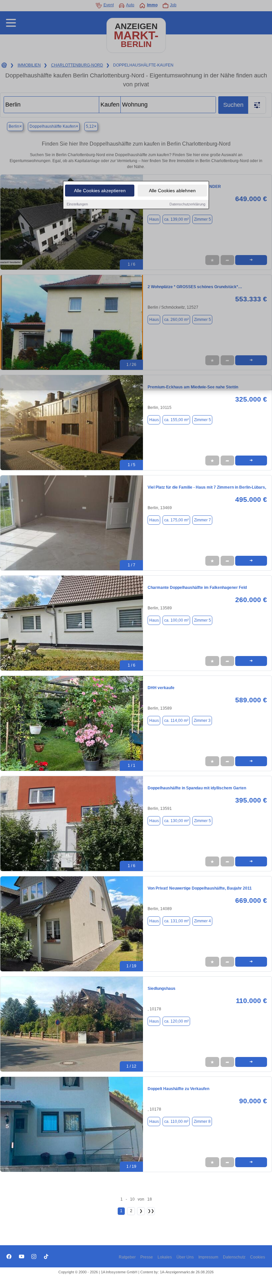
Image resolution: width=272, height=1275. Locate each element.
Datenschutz (234, 1257)
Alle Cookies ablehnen (172, 190)
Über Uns (185, 1257)
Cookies (257, 1257)
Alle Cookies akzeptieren (100, 190)
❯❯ (151, 1211)
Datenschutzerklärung (187, 204)
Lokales (165, 1257)
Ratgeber (127, 1257)
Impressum (208, 1257)
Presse (146, 1257)
